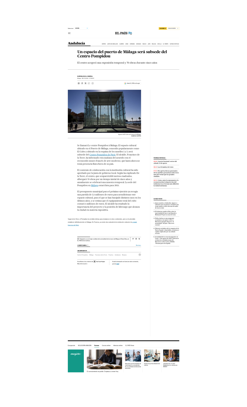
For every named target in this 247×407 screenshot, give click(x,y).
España (104, 44)
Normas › (138, 245)
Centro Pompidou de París (102, 154)
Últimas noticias (174, 44)
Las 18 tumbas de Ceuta (165, 167)
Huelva (144, 44)
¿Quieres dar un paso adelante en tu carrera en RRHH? (170, 365)
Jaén (149, 44)
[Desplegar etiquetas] (139, 254)
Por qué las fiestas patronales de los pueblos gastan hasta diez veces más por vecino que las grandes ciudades (166, 173)
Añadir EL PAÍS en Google (133, 83)
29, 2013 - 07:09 (88, 78)
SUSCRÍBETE (163, 28)
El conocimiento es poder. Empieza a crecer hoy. (103, 371)
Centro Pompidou (82, 255)
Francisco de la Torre (101, 255)
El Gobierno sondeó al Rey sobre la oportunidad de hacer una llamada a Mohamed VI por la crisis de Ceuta (166, 213)
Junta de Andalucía (112, 44)
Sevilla (159, 44)
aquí (117, 264)
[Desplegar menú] (69, 33)
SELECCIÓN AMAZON (84, 345)
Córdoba (132, 44)
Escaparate (71, 345)
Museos (124, 255)
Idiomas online (118, 345)
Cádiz (126, 44)
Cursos (96, 345)
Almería (121, 44)
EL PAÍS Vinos (129, 345)
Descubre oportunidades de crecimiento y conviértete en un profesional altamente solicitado (133, 366)
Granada (138, 44)
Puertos (111, 255)
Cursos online (106, 345)
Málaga (154, 44)
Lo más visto (158, 199)
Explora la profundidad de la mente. (152, 364)
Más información (82, 263)
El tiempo (165, 44)
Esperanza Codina (85, 76)
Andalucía (76, 43)
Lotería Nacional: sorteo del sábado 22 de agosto (165, 162)
